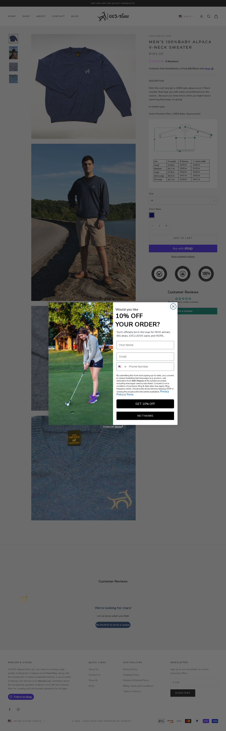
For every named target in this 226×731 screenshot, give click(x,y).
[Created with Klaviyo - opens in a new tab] (113, 427)
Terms (129, 394)
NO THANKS (145, 416)
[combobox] (122, 367)
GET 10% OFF (145, 404)
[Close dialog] (173, 306)
